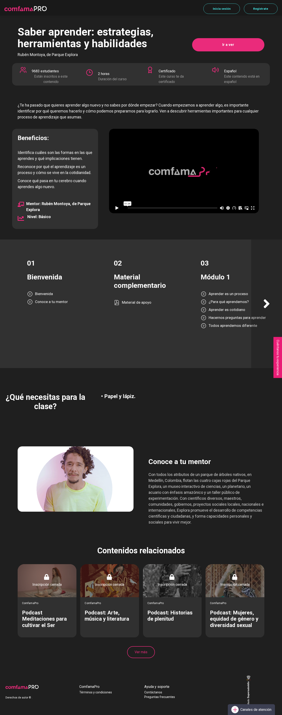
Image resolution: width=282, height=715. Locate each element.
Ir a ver (228, 45)
